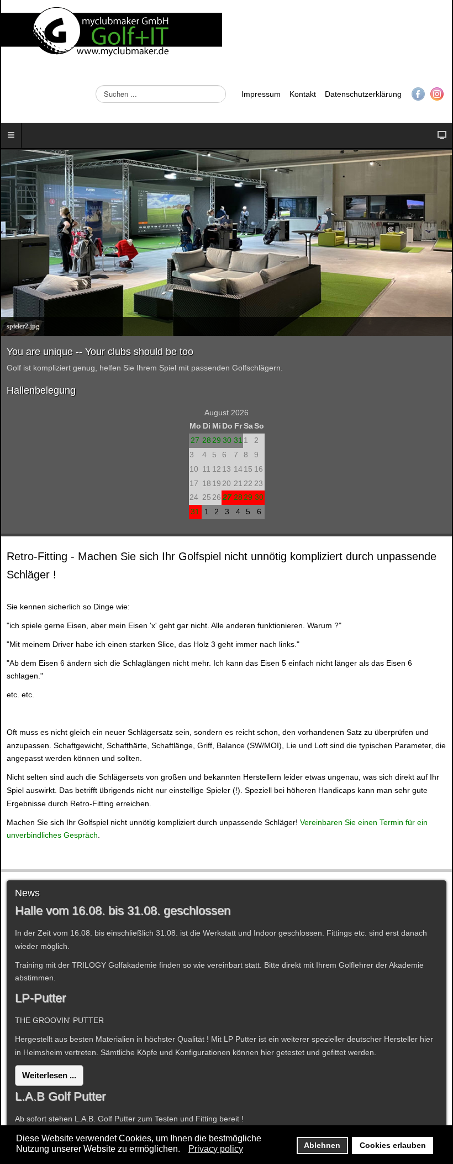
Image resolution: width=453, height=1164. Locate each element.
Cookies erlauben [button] (393, 1145)
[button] (183, 1149)
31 (238, 440)
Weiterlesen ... (49, 1075)
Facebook (418, 94)
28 (206, 440)
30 (227, 440)
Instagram (437, 94)
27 (195, 440)
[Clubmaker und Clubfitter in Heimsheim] (111, 33)
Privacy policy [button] (215, 1148)
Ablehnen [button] (322, 1145)
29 (216, 440)
